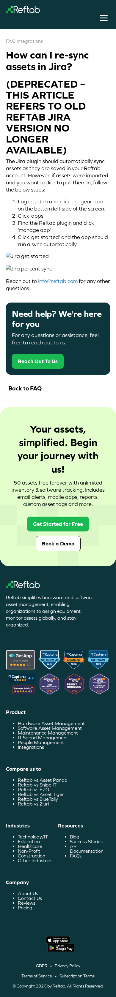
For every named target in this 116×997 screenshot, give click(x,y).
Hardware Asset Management (51, 723)
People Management (41, 742)
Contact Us (30, 898)
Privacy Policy (67, 965)
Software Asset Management (50, 728)
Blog (74, 836)
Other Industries (35, 860)
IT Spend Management (43, 737)
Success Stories (86, 841)
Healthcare (30, 846)
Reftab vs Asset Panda (43, 780)
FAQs (75, 855)
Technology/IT (33, 836)
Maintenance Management (48, 732)
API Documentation (87, 849)
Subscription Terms (77, 976)
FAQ (10, 41)
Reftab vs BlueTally (38, 799)
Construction (31, 855)
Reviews (26, 903)
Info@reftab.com (58, 281)
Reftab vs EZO (33, 789)
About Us (28, 893)
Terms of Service (36, 976)
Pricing (25, 907)
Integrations (30, 41)
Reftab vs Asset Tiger (41, 794)
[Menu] (104, 18)
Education (29, 841)
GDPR (41, 965)
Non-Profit (29, 851)
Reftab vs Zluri (33, 803)
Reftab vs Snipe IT (37, 784)
